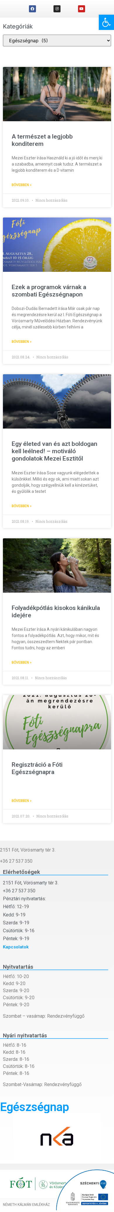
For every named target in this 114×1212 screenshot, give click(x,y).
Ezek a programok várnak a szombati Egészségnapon (49, 291)
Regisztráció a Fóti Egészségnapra (37, 768)
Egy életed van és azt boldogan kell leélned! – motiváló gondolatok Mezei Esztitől (54, 451)
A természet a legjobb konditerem (42, 140)
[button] (106, 22)
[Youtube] (81, 8)
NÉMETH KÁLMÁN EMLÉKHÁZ (26, 1205)
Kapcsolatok (16, 947)
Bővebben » (22, 185)
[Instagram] (57, 8)
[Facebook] (32, 8)
